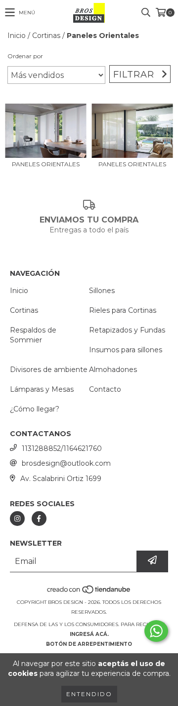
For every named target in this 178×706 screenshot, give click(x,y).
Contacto (105, 389)
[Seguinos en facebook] (39, 518)
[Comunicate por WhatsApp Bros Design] (156, 631)
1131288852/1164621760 (62, 448)
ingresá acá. (89, 634)
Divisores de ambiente (49, 369)
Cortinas (46, 35)
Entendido (89, 694)
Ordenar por (25, 56)
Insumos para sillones (125, 349)
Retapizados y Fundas (127, 330)
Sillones (102, 290)
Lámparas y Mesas (42, 389)
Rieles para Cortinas (122, 310)
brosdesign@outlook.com (66, 463)
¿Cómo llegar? (34, 409)
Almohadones (113, 369)
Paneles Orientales (46, 164)
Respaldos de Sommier (33, 335)
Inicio (16, 35)
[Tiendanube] (89, 592)
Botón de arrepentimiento (89, 644)
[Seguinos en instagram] (17, 518)
